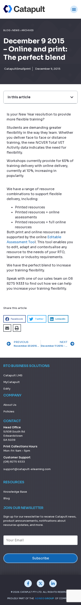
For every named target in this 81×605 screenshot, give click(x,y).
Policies (8, 411)
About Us (9, 405)
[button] (14, 319)
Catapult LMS (12, 375)
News (16, 30)
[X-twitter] (40, 583)
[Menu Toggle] (74, 9)
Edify (6, 388)
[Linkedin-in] (53, 583)
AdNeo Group (44, 598)
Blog (6, 30)
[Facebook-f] (28, 583)
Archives (27, 30)
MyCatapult (11, 382)
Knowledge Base (15, 491)
